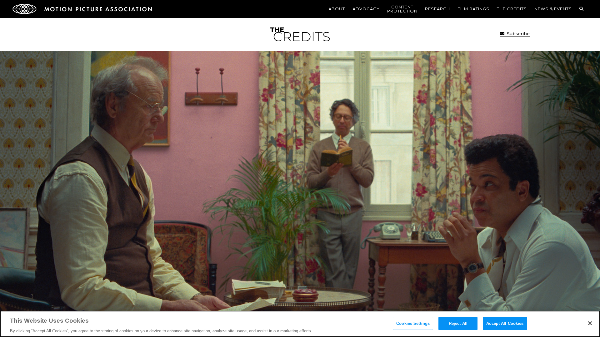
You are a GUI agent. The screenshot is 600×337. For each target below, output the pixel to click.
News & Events (553, 8)
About (336, 8)
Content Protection (402, 8)
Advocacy (366, 8)
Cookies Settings (413, 323)
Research (437, 8)
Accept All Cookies (504, 323)
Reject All (458, 323)
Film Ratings (473, 8)
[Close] (590, 323)
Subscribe (518, 34)
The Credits (512, 8)
